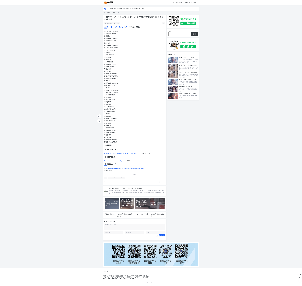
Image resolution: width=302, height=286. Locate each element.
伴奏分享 (193, 2)
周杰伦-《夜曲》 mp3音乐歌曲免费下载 (188, 72)
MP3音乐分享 (179, 2)
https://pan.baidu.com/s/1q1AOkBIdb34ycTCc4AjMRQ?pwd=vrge (126, 168)
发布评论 (162, 235)
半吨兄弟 (108, 27)
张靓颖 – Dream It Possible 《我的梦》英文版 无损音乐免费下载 (195, 93)
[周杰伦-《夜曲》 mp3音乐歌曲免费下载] (173, 74)
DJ (127, 27)
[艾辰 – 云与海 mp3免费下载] (173, 89)
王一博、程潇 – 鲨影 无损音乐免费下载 (188, 65)
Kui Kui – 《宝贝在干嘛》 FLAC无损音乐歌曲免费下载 (192, 79)
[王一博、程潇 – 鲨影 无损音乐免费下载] (173, 67)
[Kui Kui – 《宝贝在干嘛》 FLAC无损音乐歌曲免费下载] (173, 82)
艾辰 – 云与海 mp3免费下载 (185, 86)
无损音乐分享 (187, 2)
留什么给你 (120, 27)
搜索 (169, 31)
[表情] (157, 235)
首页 (173, 2)
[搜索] (197, 2)
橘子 (125, 188)
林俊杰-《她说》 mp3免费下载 (186, 58)
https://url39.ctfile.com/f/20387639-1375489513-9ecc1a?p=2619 (122, 153)
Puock (154, 283)
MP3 (110, 178)
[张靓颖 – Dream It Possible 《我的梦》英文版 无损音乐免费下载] (173, 96)
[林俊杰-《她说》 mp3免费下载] (173, 60)
